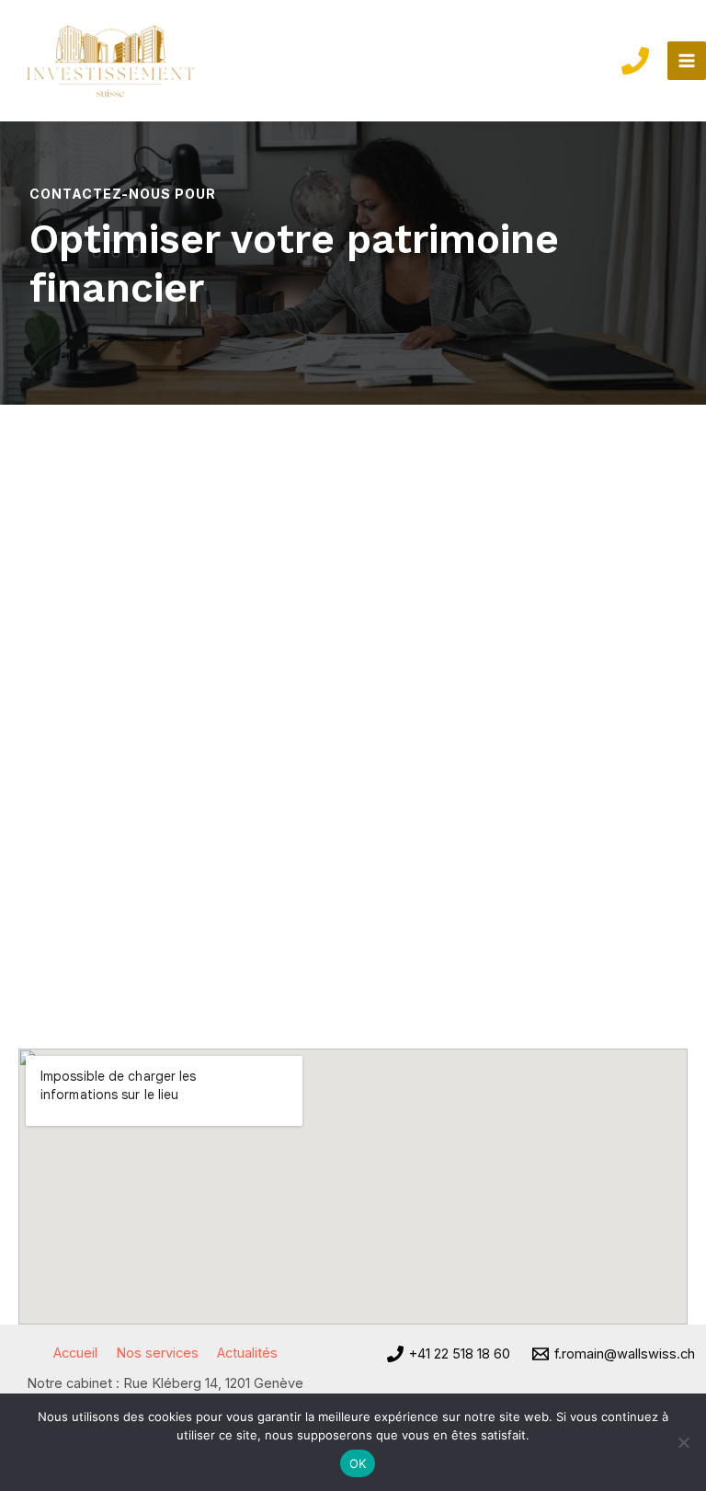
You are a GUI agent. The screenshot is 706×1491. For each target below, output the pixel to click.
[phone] (635, 61)
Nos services (157, 1353)
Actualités (247, 1353)
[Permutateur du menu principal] (686, 60)
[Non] (683, 1442)
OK (358, 1463)
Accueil (75, 1353)
